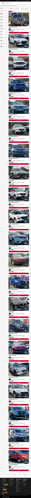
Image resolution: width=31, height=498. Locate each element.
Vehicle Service (18, 481)
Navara (3, 485)
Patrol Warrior (4, 490)
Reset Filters (10, 11)
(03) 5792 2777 (23, 0)
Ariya (3, 487)
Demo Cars (11, 481)
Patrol (3, 482)
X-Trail (3, 481)
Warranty (17, 486)
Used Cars (11, 482)
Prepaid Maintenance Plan (18, 488)
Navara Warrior (3, 492)
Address (18, 0)
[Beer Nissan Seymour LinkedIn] (28, 0)
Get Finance (19, 32)
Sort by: (23, 8)
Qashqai (3, 480)
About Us (24, 481)
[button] (28, 3)
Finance (10, 484)
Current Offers (11, 483)
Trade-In (10, 485)
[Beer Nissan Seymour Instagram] (27, 0)
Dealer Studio (7, 497)
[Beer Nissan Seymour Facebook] (26, 0)
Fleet (24, 482)
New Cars (10, 480)
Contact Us (25, 483)
